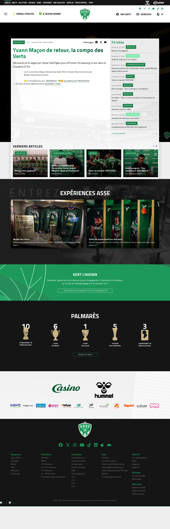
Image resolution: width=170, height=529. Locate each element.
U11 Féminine (46, 470)
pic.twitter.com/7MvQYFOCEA (76, 80)
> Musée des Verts (85, 354)
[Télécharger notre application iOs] (102, 445)
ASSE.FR (7, 2)
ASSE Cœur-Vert (59, 2)
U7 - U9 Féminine (48, 473)
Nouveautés (137, 479)
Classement (15, 473)
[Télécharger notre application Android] (109, 445)
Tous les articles (118, 133)
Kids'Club (70, 2)
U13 (73, 483)
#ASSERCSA (51, 80)
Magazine (136, 464)
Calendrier (15, 470)
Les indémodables (139, 457)
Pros (28, 42)
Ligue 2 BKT (15, 457)
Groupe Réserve (78, 457)
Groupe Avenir (77, 464)
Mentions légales (79, 500)
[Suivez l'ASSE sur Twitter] (144, 8)
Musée (39, 2)
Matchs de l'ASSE (138, 487)
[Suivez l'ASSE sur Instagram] (149, 8)
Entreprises (47, 2)
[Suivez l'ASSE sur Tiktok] (158, 8)
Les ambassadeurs (109, 460)
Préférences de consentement (109, 500)
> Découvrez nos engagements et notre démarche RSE (85, 290)
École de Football (78, 467)
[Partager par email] (105, 42)
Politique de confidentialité (92, 500)
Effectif (13, 464)
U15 (73, 476)
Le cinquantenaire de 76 (111, 476)
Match (134, 460)
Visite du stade (138, 493)
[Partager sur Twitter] (101, 42)
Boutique (32, 2)
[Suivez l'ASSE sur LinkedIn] (162, 8)
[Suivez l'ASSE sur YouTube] (153, 8)
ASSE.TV (14, 2)
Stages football (81, 2)
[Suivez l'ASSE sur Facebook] (140, 8)
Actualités (14, 460)
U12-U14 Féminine (48, 467)
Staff (12, 467)
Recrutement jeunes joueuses (53, 476)
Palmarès (105, 457)
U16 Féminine (46, 464)
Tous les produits (139, 475)
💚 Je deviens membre (50, 14)
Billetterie (23, 2)
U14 (73, 480)
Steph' (91, 2)
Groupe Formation (78, 460)
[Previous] (153, 133)
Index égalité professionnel (113, 467)
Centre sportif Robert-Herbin (113, 464)
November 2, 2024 (52, 83)
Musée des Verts (139, 490)
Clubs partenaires (78, 473)
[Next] (156, 133)
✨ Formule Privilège (23, 14)
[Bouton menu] (5, 14)
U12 (73, 486)
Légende (135, 467)
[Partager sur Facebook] (96, 42)
